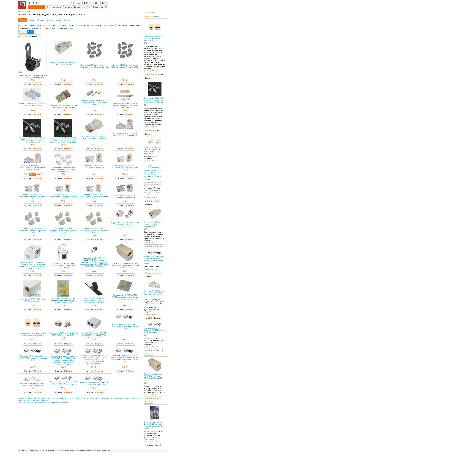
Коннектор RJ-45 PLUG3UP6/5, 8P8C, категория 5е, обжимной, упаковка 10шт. (63, 169)
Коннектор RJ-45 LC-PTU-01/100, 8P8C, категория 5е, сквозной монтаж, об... (154, 100)
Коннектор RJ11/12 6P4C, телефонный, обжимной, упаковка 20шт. (63, 196)
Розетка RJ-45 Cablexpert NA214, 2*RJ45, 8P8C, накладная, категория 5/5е (33, 358)
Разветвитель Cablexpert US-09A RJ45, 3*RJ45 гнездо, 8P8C (33, 334)
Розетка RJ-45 (49, 28)
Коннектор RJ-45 (82, 25)
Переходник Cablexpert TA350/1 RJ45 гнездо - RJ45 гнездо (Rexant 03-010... (153, 377)
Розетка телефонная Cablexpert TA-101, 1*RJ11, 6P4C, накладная (64, 383)
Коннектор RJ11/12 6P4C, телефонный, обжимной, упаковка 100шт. (125, 168)
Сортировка (24, 36)
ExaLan (37, 402)
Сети (28, 11)
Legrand (53, 402)
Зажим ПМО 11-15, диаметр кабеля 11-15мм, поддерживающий (33, 76)
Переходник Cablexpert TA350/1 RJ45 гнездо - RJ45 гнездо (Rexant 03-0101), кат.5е (125, 265)
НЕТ (69, 402)
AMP (21, 402)
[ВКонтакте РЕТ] (102, 3)
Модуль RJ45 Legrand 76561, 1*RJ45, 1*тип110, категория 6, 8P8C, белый (64, 265)
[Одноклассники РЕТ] (106, 3)
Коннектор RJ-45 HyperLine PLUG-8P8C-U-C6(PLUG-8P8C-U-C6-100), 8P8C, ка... (154, 294)
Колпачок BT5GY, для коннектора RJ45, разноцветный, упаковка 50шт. (125, 66)
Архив (58, 20)
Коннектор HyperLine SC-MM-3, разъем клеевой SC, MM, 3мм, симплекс (125, 106)
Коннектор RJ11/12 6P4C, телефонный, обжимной (94, 167)
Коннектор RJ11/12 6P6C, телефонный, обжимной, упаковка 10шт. (32, 231)
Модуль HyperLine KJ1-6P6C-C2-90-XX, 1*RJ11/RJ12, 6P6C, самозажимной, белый (125, 225)
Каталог (21, 11)
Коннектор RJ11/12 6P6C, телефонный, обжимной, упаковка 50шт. (94, 231)
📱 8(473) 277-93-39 (91, 3)
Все (26, 25)
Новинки (40, 20)
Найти (30, 32)
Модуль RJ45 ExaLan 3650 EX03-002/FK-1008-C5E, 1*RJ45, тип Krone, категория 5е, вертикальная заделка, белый (32, 265)
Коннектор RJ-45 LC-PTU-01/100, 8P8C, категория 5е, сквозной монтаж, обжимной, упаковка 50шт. (63, 140)
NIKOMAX (62, 402)
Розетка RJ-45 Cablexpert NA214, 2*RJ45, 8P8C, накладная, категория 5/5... (154, 259)
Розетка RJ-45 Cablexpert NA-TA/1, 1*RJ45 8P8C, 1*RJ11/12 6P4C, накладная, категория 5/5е (94, 335)
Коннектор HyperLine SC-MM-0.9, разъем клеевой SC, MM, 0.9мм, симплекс (94, 103)
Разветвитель (36, 28)
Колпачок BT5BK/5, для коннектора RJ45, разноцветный (63, 64)
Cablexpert (28, 402)
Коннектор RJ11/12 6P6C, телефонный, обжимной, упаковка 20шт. (63, 231)
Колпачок (41, 25)
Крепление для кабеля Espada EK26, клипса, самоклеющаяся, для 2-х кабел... (153, 425)
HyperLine (45, 402)
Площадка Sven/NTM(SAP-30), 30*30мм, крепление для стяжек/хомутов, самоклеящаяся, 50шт (125, 297)
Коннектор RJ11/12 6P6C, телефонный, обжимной (125, 196)
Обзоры (67, 20)
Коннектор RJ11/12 (98, 25)
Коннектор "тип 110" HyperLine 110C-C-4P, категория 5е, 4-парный (63, 106)
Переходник (134, 25)
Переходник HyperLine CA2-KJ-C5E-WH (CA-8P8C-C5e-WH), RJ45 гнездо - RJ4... (152, 150)
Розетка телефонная (65, 28)
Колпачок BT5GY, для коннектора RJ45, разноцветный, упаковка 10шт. (94, 66)
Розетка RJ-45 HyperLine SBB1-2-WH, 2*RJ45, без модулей (33, 384)
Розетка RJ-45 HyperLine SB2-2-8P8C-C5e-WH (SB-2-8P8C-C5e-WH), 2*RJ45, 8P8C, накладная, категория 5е (125, 358)
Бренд (21, 32)
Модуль (111, 25)
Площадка (24, 28)
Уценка (31, 20)
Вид (20, 25)
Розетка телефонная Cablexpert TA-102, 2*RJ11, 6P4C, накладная (94, 383)
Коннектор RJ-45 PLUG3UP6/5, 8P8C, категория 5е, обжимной (125, 135)
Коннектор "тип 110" (65, 25)
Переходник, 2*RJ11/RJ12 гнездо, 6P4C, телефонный (33, 300)
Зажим (32, 25)
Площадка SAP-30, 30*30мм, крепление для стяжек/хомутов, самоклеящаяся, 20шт (63, 301)
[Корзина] (89, 7)
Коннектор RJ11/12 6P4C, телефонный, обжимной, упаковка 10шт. (32, 196)
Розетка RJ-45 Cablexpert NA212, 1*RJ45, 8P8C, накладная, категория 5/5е (125, 326)
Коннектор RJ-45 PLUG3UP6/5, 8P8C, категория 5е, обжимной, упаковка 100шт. (32, 167)
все (152, 12)
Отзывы (50, 20)
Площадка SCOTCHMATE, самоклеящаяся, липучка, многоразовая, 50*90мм (94, 300)
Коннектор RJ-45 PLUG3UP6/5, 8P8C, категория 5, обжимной (94, 137)
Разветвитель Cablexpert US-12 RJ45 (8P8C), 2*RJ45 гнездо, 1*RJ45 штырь (63, 335)
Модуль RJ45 (122, 25)
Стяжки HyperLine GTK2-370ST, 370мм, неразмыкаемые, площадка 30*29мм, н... (153, 174)
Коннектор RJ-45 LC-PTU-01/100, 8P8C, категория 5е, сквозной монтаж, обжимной (33, 140)
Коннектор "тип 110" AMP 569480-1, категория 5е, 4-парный (33, 104)
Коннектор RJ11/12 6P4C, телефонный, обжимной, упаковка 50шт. (94, 196)
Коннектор (51, 25)
